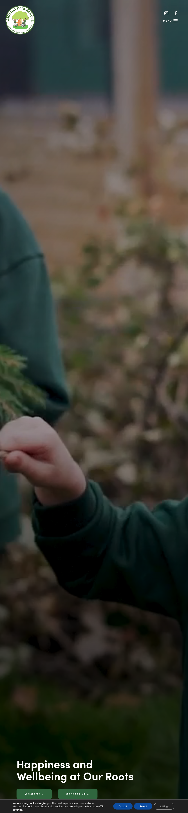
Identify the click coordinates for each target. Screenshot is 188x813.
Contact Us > (77, 794)
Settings (164, 806)
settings (17, 809)
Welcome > (34, 794)
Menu (167, 20)
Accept (123, 806)
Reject (143, 806)
